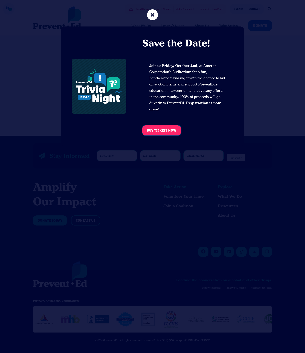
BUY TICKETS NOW (161, 131)
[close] (152, 15)
